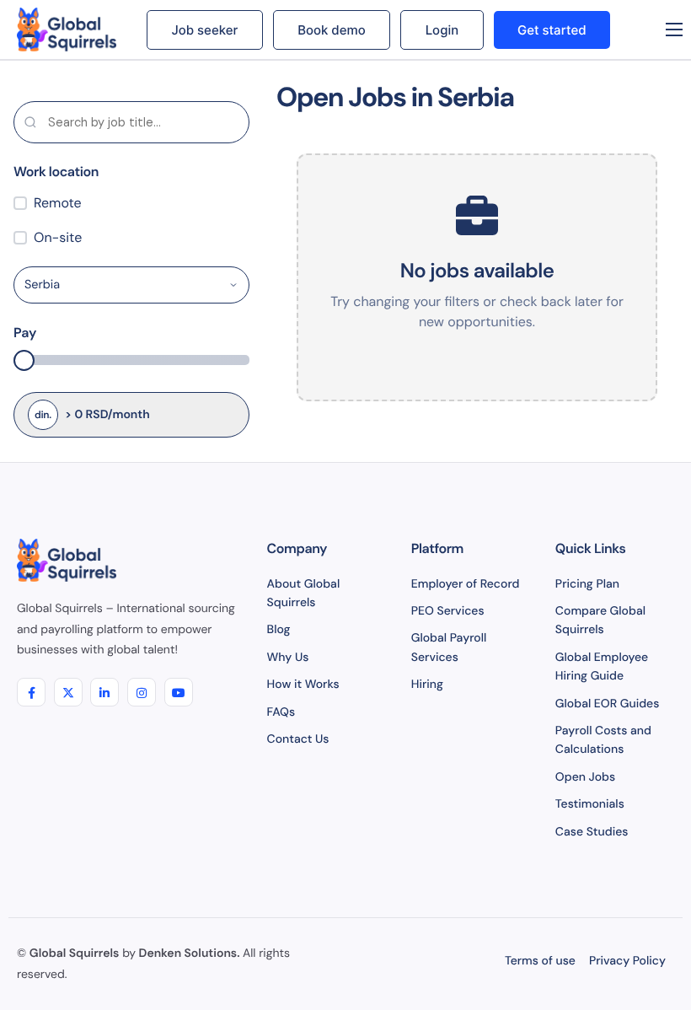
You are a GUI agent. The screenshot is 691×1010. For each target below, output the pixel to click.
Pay (25, 332)
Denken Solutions (188, 953)
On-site (58, 237)
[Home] (69, 29)
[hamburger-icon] (674, 29)
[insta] (141, 692)
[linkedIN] (104, 692)
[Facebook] (31, 692)
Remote (58, 203)
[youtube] (178, 692)
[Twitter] (68, 692)
